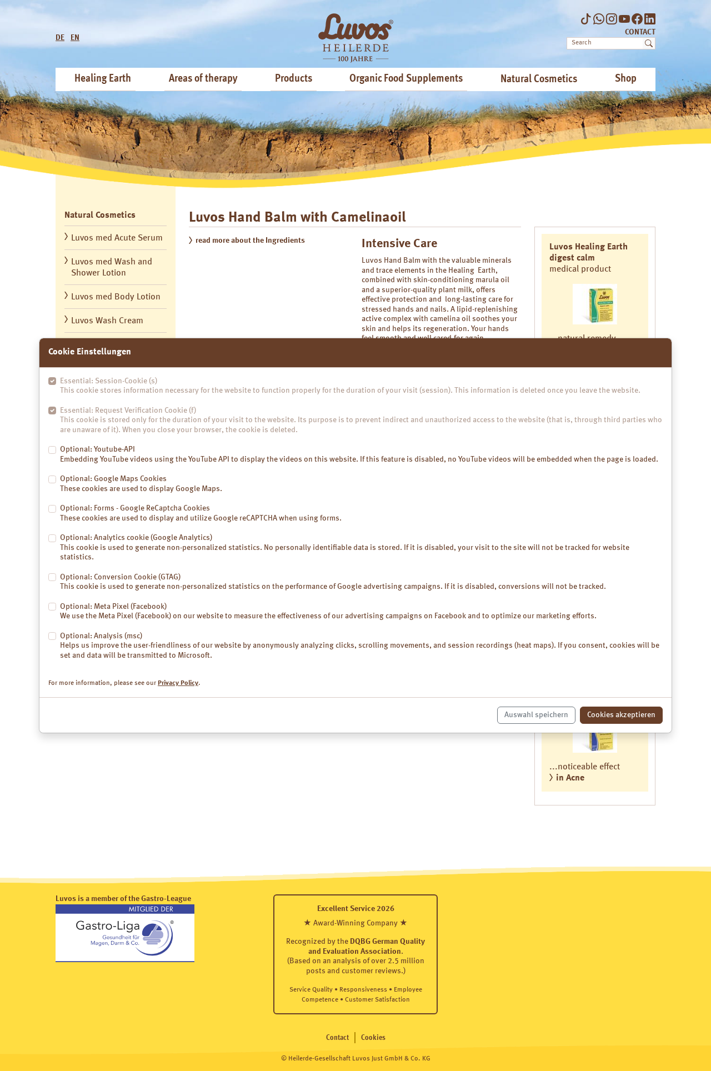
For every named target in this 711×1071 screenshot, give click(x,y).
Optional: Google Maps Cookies (141, 484)
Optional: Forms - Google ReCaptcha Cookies (201, 513)
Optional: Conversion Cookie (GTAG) (333, 582)
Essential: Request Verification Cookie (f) (361, 420)
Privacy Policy (178, 683)
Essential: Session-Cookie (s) (350, 386)
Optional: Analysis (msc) (359, 645)
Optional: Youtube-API (359, 454)
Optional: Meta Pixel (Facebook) (328, 611)
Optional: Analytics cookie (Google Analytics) (344, 547)
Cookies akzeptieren (621, 715)
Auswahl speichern (536, 715)
